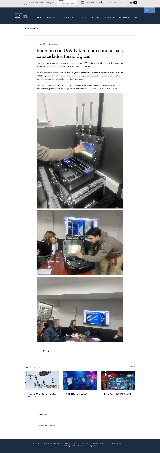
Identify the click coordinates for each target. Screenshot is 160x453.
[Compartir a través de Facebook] (38, 351)
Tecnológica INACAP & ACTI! (118, 394)
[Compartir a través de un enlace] (55, 351)
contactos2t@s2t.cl (94, 2)
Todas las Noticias (31, 28)
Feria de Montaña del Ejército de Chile (42, 395)
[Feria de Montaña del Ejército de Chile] (42, 380)
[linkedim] (130, 2)
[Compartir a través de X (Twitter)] (43, 351)
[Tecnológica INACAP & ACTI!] (118, 380)
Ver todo (132, 367)
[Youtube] (135, 2)
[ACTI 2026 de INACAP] (80, 380)
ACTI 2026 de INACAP (76, 394)
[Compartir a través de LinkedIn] (49, 351)
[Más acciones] (122, 44)
